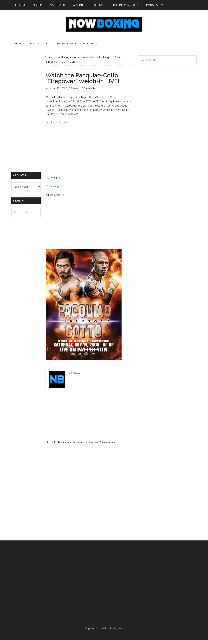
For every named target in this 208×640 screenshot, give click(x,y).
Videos (111, 442)
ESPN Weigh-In (54, 186)
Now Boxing (104, 24)
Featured (80, 442)
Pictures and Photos (96, 442)
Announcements (66, 442)
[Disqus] (89, 498)
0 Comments (88, 88)
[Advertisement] (89, 152)
